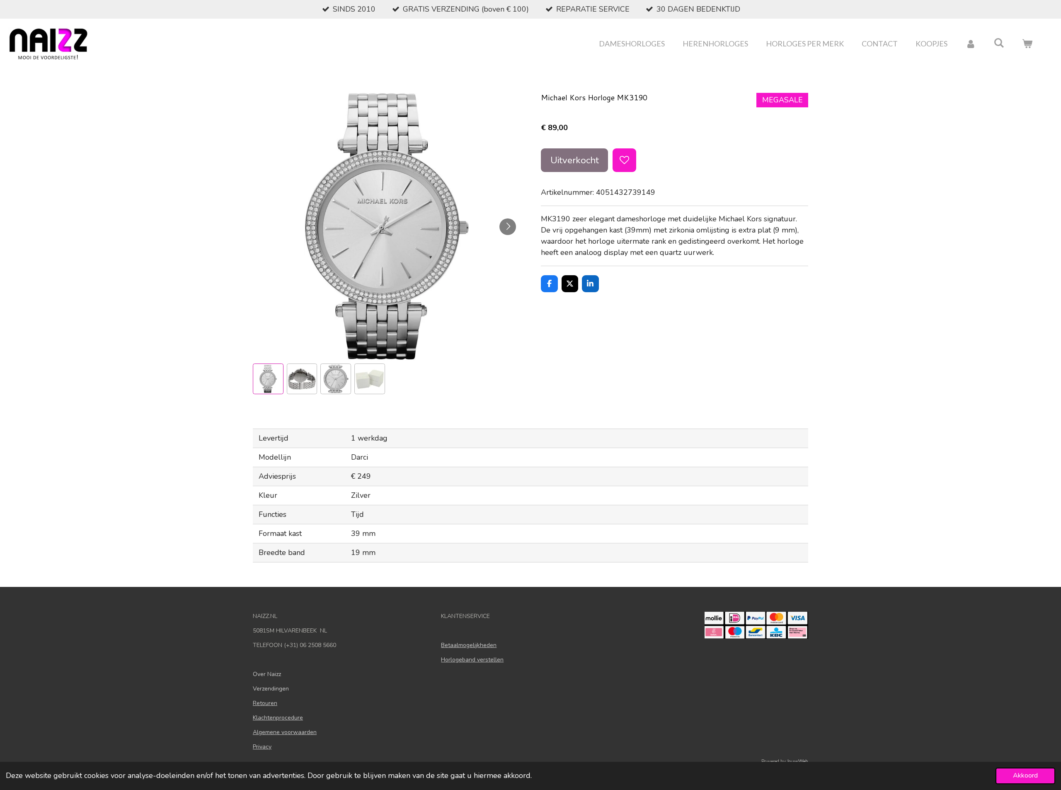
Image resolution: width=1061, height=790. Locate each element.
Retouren (265, 703)
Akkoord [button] (1025, 775)
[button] (268, 378)
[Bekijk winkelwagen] (1027, 43)
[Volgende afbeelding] (507, 226)
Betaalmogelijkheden (469, 645)
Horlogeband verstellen (472, 660)
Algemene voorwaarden (285, 732)
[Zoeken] (999, 42)
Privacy (262, 747)
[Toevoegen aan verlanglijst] (624, 160)
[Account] (970, 43)
